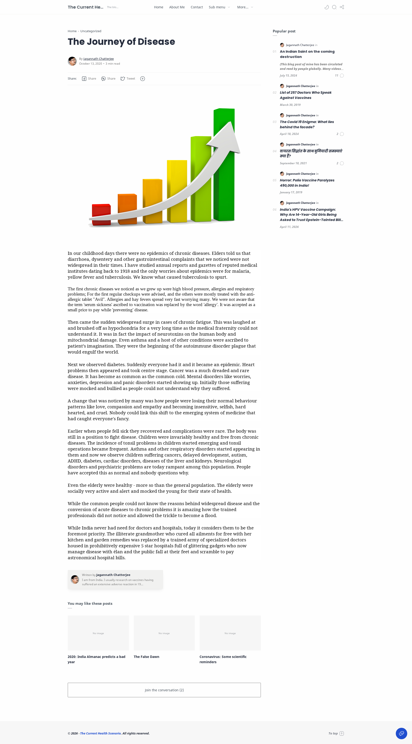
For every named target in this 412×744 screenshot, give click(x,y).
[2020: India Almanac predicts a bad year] (98, 633)
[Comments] (339, 75)
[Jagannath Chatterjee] (98, 59)
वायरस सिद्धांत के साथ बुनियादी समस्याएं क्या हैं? (311, 154)
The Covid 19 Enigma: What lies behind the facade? (307, 124)
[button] (326, 7)
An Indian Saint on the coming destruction (307, 54)
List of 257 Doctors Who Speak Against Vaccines (306, 95)
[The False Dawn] (164, 633)
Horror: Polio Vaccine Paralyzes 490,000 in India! (307, 183)
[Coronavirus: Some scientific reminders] (230, 633)
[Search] (334, 7)
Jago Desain (182, 733)
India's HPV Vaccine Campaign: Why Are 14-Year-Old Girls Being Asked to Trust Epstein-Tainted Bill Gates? (310, 215)
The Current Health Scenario (87, 7)
